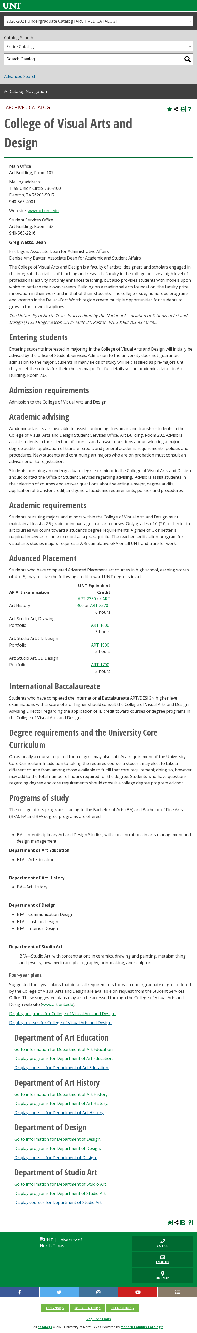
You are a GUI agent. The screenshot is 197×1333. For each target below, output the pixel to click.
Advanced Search (20, 76)
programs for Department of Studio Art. (60, 1193)
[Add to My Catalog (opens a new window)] (169, 109)
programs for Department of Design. (57, 1148)
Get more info (121, 1308)
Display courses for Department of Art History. (59, 1112)
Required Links (98, 1319)
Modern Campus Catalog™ (142, 1327)
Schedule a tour (86, 1308)
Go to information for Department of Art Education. (63, 1049)
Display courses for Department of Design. (55, 1157)
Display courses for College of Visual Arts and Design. (60, 1022)
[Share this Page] (176, 109)
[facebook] (19, 1292)
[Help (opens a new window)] (189, 109)
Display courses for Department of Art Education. (61, 1067)
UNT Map (162, 1278)
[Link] (12, 5)
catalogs (45, 1327)
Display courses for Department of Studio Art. (58, 1202)
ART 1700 (100, 664)
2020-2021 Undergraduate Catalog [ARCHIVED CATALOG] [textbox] (61, 21)
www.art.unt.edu (43, 210)
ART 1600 (100, 625)
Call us (150, 1243)
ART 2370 (99, 605)
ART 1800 (100, 645)
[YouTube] (137, 1292)
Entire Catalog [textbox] (20, 46)
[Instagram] (98, 1292)
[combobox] (98, 21)
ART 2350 (87, 599)
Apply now (53, 1308)
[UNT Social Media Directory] (177, 1292)
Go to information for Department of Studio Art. (60, 1184)
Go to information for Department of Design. (57, 1139)
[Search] (187, 59)
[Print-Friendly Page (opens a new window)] (183, 109)
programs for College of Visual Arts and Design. (62, 1013)
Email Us (150, 1259)
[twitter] (59, 1292)
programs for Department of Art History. (61, 1103)
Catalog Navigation (28, 91)
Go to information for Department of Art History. (61, 1094)
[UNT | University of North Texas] (65, 1242)
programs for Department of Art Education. (63, 1058)
